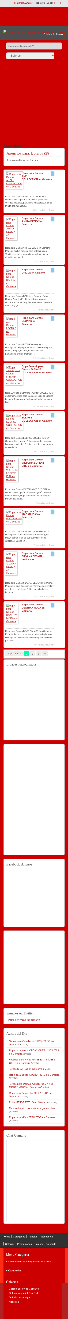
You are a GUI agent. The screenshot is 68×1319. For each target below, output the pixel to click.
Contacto (51, 1244)
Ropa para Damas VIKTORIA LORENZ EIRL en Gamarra (33, 462)
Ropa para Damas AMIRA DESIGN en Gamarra (32, 221)
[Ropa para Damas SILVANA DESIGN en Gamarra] (11, 573)
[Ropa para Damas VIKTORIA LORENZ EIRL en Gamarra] (11, 479)
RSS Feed (57, 3)
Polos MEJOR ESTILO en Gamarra (28, 1102)
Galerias (9, 1244)
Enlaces (39, 1244)
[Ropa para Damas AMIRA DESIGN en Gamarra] (11, 238)
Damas (17, 145)
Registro (40, 2)
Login (50, 2)
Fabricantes (46, 1236)
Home (7, 145)
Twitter (63, 3)
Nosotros (14, 1301)
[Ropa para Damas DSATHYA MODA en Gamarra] (11, 621)
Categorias (19, 1236)
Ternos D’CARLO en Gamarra (25, 1068)
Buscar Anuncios (12, 65)
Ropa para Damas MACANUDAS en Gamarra (32, 514)
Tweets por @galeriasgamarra (23, 1019)
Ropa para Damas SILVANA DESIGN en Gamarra (32, 556)
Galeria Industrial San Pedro (24, 1293)
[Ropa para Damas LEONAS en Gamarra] (11, 334)
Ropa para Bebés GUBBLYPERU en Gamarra (34, 1074)
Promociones (24, 1244)
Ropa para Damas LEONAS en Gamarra (32, 320)
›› (45, 653)
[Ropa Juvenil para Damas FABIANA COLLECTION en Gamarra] (14, 383)
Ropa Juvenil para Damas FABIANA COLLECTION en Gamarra (37, 369)
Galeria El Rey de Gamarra (24, 1288)
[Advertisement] (34, 107)
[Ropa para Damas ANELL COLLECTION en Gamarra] (14, 186)
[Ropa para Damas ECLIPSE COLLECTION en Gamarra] (14, 428)
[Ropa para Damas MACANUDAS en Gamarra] (14, 521)
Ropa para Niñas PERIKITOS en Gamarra (32, 1117)
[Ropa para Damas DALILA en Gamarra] (11, 286)
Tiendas (32, 1236)
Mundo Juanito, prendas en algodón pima (32, 1108)
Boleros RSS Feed (60, 152)
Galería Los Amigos (20, 1297)
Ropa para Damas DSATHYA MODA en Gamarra (33, 607)
